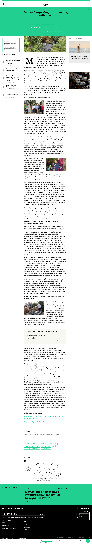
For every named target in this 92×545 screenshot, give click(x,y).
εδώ (41, 542)
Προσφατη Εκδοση (83, 508)
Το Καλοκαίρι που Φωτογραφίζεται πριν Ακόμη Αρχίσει (12, 86)
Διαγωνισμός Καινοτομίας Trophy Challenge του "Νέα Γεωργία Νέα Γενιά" (43, 495)
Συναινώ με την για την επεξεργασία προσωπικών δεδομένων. (10, 48)
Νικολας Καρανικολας (32, 448)
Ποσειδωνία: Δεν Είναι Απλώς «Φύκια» (12, 69)
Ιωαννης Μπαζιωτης (11, 97)
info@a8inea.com (27, 529)
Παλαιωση (53, 443)
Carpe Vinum (46, 448)
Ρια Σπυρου (8, 65)
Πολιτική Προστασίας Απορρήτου (39, 340)
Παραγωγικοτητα (63, 488)
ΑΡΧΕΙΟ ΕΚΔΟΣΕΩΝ (6, 520)
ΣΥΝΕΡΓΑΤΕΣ (5, 523)
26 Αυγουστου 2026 (75, 54)
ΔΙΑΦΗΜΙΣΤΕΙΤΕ (5, 525)
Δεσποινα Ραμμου (10, 82)
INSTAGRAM (81, 538)
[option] (79, 52)
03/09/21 (27, 488)
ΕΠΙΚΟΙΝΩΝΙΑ (5, 527)
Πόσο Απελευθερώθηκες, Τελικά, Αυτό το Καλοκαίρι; (13, 62)
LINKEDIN (71, 538)
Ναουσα (28, 443)
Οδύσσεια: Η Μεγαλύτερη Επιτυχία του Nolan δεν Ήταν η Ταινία (12, 78)
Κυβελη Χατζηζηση (11, 72)
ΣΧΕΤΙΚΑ (4, 522)
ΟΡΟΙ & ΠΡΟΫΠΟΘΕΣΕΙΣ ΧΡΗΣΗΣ (9, 528)
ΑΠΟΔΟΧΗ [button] (47, 542)
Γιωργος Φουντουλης (47, 446)
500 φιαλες (44, 443)
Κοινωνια (86, 54)
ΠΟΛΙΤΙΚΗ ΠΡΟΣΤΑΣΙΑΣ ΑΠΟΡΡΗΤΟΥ (10, 530)
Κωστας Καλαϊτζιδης (32, 446)
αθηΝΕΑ (27, 457)
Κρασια (35, 443)
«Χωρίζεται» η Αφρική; (12, 94)
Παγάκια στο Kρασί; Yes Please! (34, 422)
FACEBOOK (60, 538)
